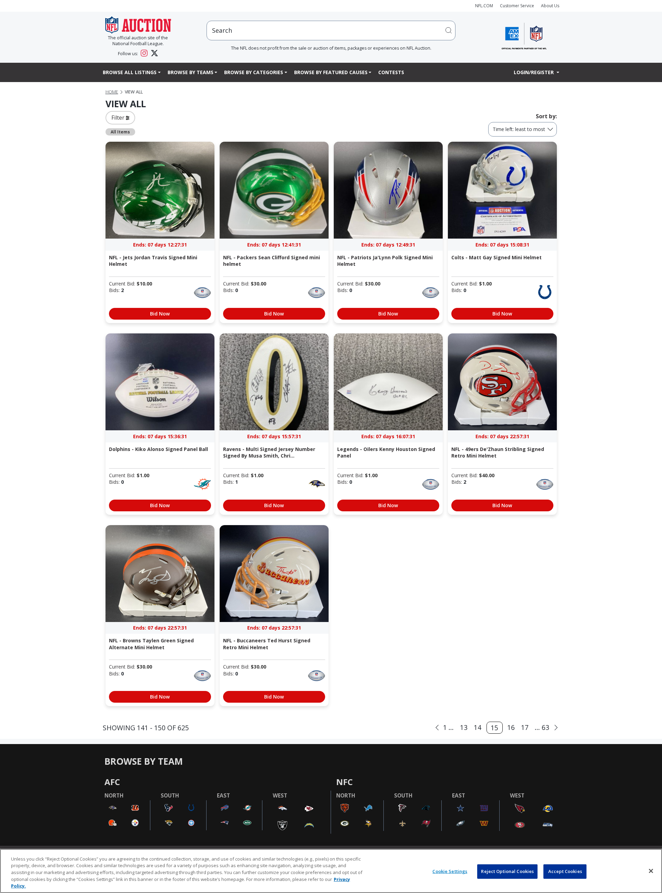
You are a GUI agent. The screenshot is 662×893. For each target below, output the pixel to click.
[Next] (556, 727)
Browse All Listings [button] (130, 72)
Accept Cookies (565, 871)
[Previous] (437, 727)
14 (477, 727)
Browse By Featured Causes (331, 72)
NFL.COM (484, 6)
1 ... (448, 727)
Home (112, 92)
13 (464, 727)
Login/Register (534, 72)
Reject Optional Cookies (507, 871)
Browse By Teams (190, 72)
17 (525, 727)
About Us (550, 6)
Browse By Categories (253, 72)
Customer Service (517, 6)
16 (511, 727)
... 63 (542, 727)
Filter (118, 117)
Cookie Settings (449, 871)
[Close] (651, 871)
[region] (331, 871)
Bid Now (160, 313)
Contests (391, 72)
